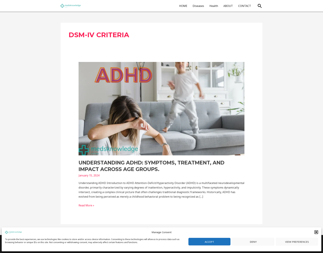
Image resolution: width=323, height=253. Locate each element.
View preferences (297, 241)
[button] (316, 232)
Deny (253, 241)
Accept (209, 241)
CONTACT (244, 6)
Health (213, 6)
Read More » (86, 205)
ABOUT (228, 6)
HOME (183, 6)
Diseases (198, 6)
